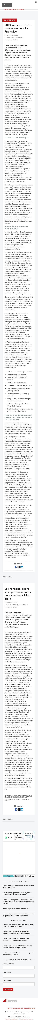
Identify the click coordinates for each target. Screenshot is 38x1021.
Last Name (7, 981)
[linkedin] (21, 567)
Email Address (8, 964)
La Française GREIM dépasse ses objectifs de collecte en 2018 (18, 954)
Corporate (9, 20)
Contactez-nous (29, 1008)
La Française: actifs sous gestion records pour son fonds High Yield (18, 925)
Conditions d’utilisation (12, 1019)
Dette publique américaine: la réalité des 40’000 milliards (18, 886)
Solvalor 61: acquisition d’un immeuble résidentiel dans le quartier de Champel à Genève (18, 901)
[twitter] (19, 567)
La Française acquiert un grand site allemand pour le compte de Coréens (16, 932)
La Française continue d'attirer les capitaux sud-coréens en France (16, 940)
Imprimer (20, 564)
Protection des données (26, 1019)
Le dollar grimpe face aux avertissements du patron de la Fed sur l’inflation (18, 915)
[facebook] (16, 567)
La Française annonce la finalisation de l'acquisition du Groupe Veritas (17, 947)
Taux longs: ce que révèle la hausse (16, 909)
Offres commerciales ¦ (15, 1008)
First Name (7, 972)
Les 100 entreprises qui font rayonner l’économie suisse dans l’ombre (17, 893)
